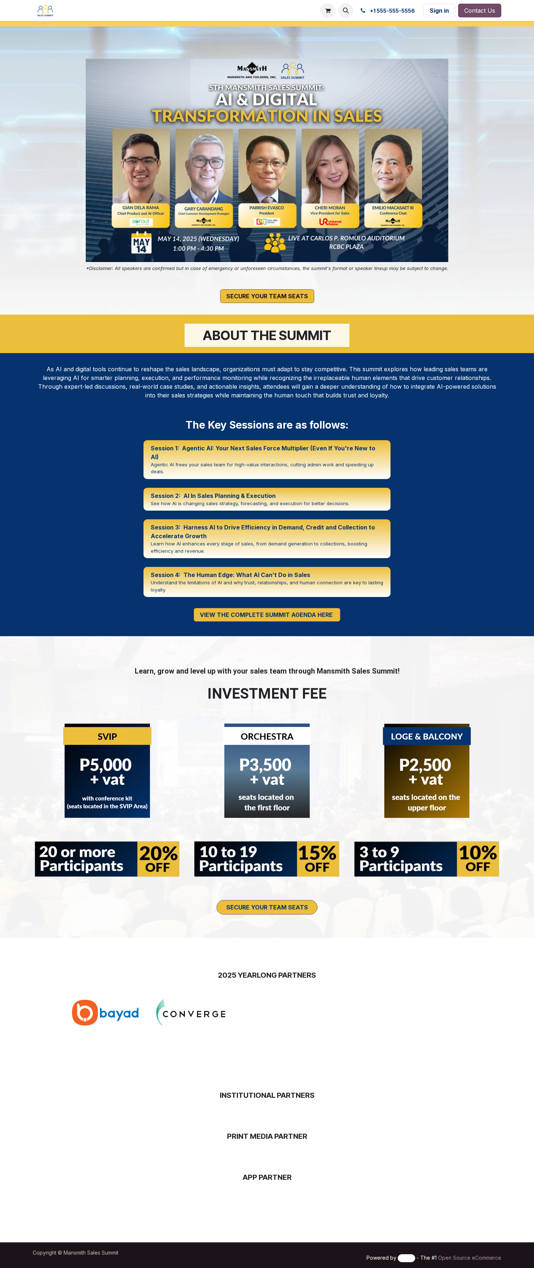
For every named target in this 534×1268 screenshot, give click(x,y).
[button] (345, 10)
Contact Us (479, 10)
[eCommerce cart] (327, 10)
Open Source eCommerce (469, 1258)
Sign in (439, 10)
